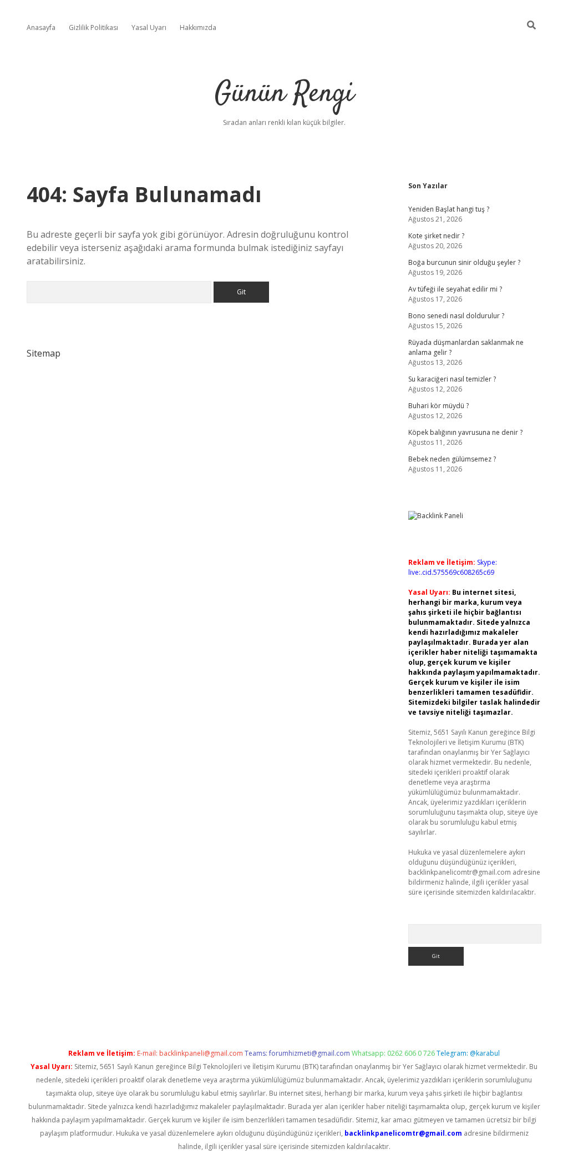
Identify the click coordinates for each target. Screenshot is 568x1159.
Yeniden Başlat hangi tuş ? (448, 209)
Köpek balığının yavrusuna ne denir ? (465, 432)
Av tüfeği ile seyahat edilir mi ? (455, 289)
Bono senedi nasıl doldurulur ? (456, 315)
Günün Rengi (284, 94)
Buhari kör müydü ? (438, 405)
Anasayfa (41, 27)
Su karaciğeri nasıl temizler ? (452, 379)
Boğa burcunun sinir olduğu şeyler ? (464, 262)
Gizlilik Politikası (93, 27)
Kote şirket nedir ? (436, 235)
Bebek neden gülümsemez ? (452, 459)
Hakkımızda (198, 27)
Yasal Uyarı (148, 27)
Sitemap (43, 353)
